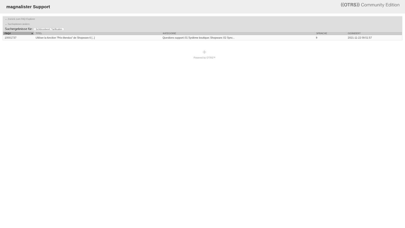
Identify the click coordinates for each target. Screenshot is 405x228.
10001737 (10, 37)
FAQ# (8, 33)
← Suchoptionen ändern (17, 24)
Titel (39, 33)
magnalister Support (28, 6)
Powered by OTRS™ (204, 57)
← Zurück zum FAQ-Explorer (20, 19)
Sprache (321, 33)
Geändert (354, 33)
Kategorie (169, 33)
